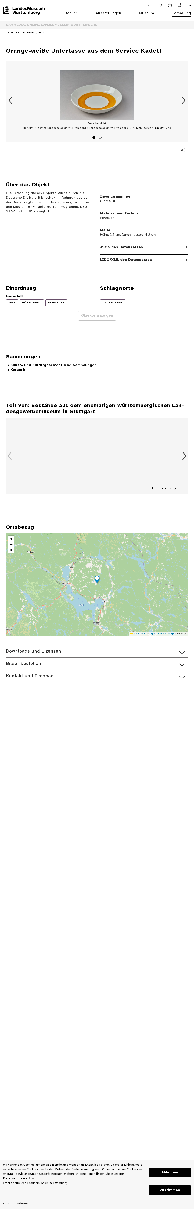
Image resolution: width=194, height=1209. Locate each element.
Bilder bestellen (23, 663)
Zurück (10, 100)
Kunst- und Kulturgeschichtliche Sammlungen (54, 365)
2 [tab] (100, 138)
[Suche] (160, 5)
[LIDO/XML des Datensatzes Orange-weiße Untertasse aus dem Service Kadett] (186, 260)
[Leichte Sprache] (170, 5)
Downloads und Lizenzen (33, 651)
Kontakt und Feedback (31, 676)
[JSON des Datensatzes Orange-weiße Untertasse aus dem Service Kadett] (186, 247)
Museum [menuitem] (146, 13)
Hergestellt (14, 296)
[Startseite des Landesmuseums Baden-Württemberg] (24, 15)
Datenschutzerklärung (20, 1178)
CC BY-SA (162, 128)
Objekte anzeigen (97, 316)
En (189, 5)
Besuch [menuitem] (71, 13)
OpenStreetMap (161, 633)
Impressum (11, 1183)
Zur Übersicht (162, 488)
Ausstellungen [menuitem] (108, 13)
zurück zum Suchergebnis (28, 32)
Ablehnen (169, 1172)
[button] (97, 580)
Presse (147, 5)
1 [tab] (94, 138)
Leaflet (139, 633)
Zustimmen (170, 1190)
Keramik (18, 370)
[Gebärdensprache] (180, 5)
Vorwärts (183, 100)
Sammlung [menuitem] (181, 13)
